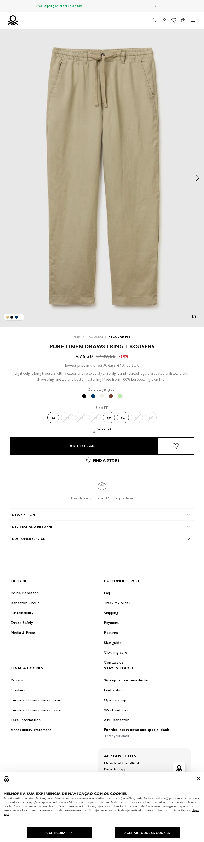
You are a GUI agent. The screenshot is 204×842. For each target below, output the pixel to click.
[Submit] (180, 735)
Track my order (117, 602)
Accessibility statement (31, 729)
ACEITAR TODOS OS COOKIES (147, 833)
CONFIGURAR (57, 833)
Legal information (26, 719)
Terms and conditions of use (35, 700)
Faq (107, 592)
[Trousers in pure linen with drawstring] (7, 317)
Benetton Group (25, 602)
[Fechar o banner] (198, 778)
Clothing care (115, 652)
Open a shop (115, 700)
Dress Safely (22, 622)
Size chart (104, 429)
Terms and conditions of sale (36, 710)
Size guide (112, 642)
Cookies (18, 690)
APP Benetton (116, 719)
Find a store (106, 460)
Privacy (17, 680)
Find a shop (114, 690)
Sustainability (22, 612)
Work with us (116, 710)
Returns (111, 632)
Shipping (111, 612)
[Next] (156, 6)
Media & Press (23, 632)
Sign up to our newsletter (126, 680)
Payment (111, 622)
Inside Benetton (25, 592)
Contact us (113, 662)
